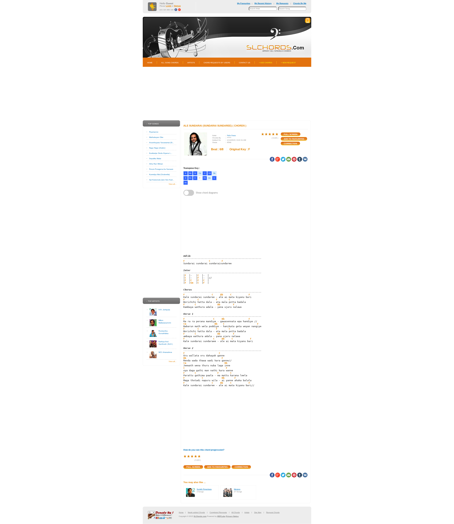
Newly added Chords (196, 512)
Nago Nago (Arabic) (157, 148)
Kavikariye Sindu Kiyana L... (160, 153)
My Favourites (243, 3)
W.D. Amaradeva (165, 352)
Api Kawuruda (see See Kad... (161, 180)
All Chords (235, 512)
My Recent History (263, 3)
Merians (237, 489)
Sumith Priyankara (204, 489)
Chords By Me (299, 3)
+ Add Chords (265, 63)
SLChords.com (200, 516)
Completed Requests (218, 512)
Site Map (257, 512)
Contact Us (244, 63)
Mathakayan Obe (156, 137)
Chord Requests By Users (217, 63)
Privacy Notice (232, 516)
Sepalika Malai (155, 158)
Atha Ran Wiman (156, 164)
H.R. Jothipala (164, 310)
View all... (172, 184)
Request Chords (272, 512)
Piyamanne (153, 132)
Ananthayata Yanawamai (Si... (161, 143)
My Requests (282, 3)
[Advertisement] (227, 93)
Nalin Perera (231, 135)
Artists (191, 63)
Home (150, 63)
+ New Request (288, 63)
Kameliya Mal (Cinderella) (159, 174)
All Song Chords (170, 63)
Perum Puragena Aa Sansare (161, 169)
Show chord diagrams (207, 192)
